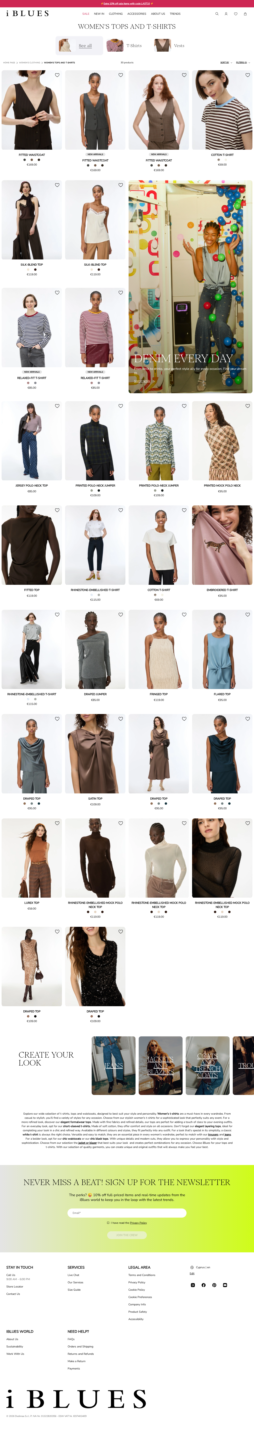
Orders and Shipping (80, 1346)
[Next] (54, 110)
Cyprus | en (203, 1267)
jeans (228, 1134)
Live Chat (73, 1275)
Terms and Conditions (141, 1275)
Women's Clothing (29, 62)
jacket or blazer (87, 1143)
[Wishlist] (235, 14)
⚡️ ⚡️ (127, 3)
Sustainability (14, 1346)
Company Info (137, 1304)
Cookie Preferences (140, 1297)
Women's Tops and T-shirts (59, 62)
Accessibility (135, 1319)
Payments (74, 1368)
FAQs (71, 1339)
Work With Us (15, 1354)
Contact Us (13, 1294)
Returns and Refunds (81, 1354)
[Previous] (9, 110)
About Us (12, 1339)
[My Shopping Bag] (245, 14)
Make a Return (77, 1361)
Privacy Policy (138, 1223)
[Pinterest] (214, 1285)
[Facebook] (203, 1285)
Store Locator (14, 1286)
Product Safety (137, 1312)
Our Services (75, 1282)
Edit (192, 1273)
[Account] (226, 14)
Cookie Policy (136, 1290)
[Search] (216, 14)
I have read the (129, 1223)
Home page (9, 62)
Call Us (10, 1275)
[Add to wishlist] (57, 75)
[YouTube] (225, 1285)
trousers (213, 1134)
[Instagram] (193, 1285)
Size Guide (74, 1290)
